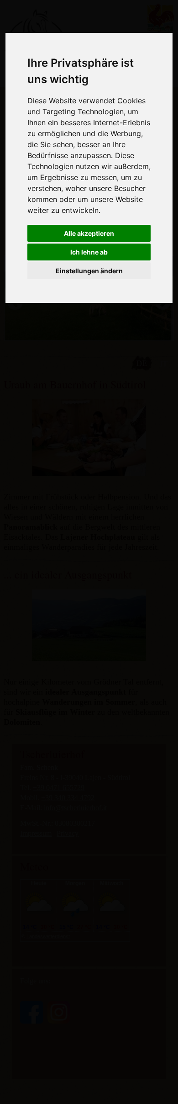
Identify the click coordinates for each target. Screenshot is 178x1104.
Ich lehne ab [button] (89, 252)
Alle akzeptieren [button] (89, 233)
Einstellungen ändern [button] (89, 271)
